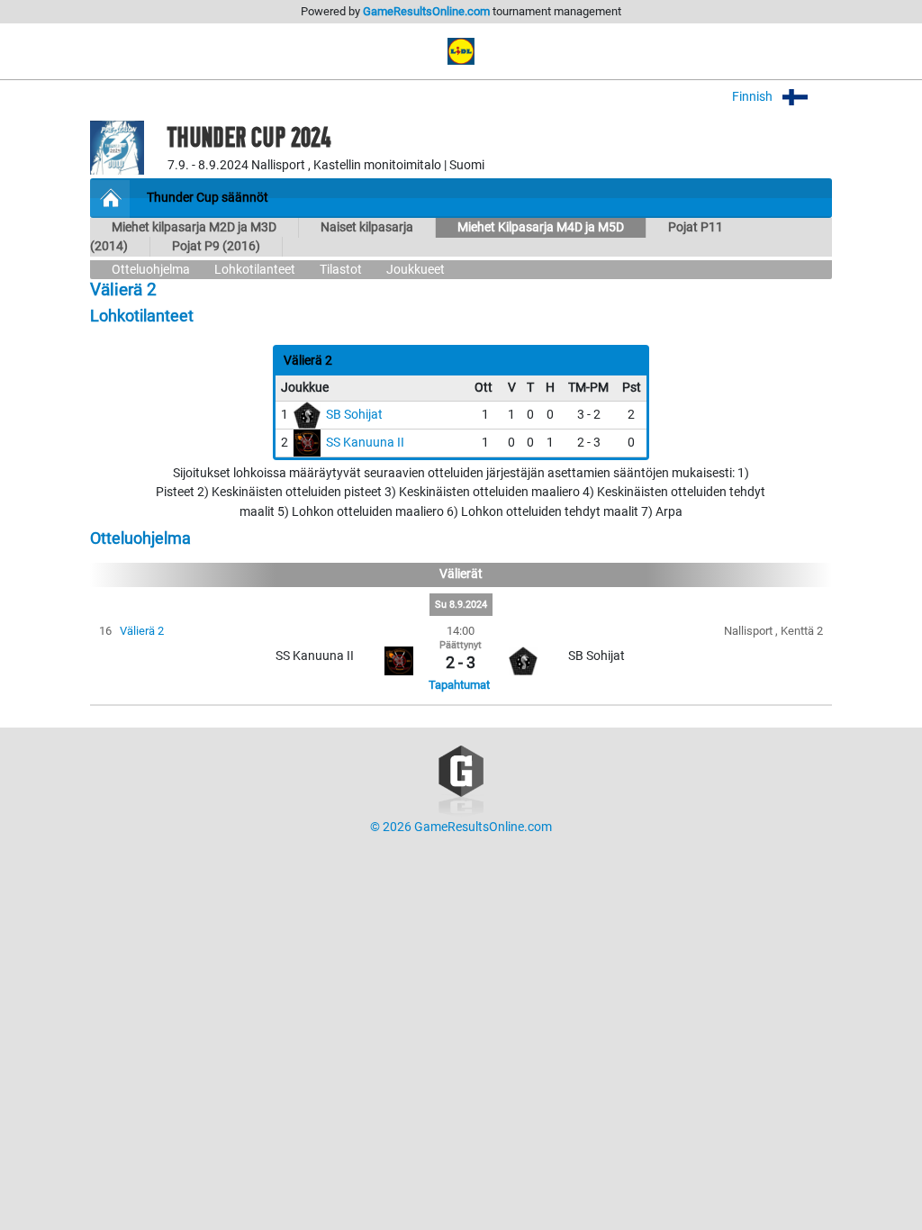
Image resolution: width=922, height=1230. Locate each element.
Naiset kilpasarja (367, 227)
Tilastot (341, 269)
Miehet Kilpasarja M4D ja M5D (540, 227)
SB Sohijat (354, 414)
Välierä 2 (142, 631)
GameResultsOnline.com (426, 11)
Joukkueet (415, 269)
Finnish (753, 96)
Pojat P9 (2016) (216, 246)
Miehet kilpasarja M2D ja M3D (194, 227)
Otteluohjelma (151, 269)
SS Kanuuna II (365, 442)
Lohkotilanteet (254, 269)
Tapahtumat (459, 685)
